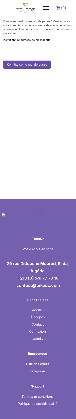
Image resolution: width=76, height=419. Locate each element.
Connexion (37, 331)
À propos (37, 317)
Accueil (37, 310)
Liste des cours (37, 364)
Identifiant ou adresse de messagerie (26, 39)
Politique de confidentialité (37, 404)
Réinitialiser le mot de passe (26, 64)
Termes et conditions (37, 397)
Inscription (37, 338)
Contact (38, 324)
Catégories (37, 371)
